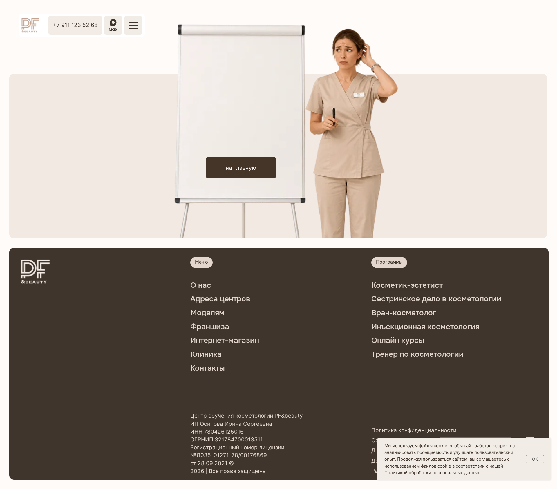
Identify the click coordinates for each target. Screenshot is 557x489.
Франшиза (209, 327)
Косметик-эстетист (407, 285)
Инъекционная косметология (425, 327)
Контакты (207, 368)
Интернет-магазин (224, 340)
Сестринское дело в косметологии (436, 299)
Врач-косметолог (403, 313)
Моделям (207, 313)
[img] (30, 25)
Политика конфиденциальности (413, 430)
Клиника (206, 354)
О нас (200, 285)
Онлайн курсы (397, 340)
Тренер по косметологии (417, 354)
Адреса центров (220, 299)
